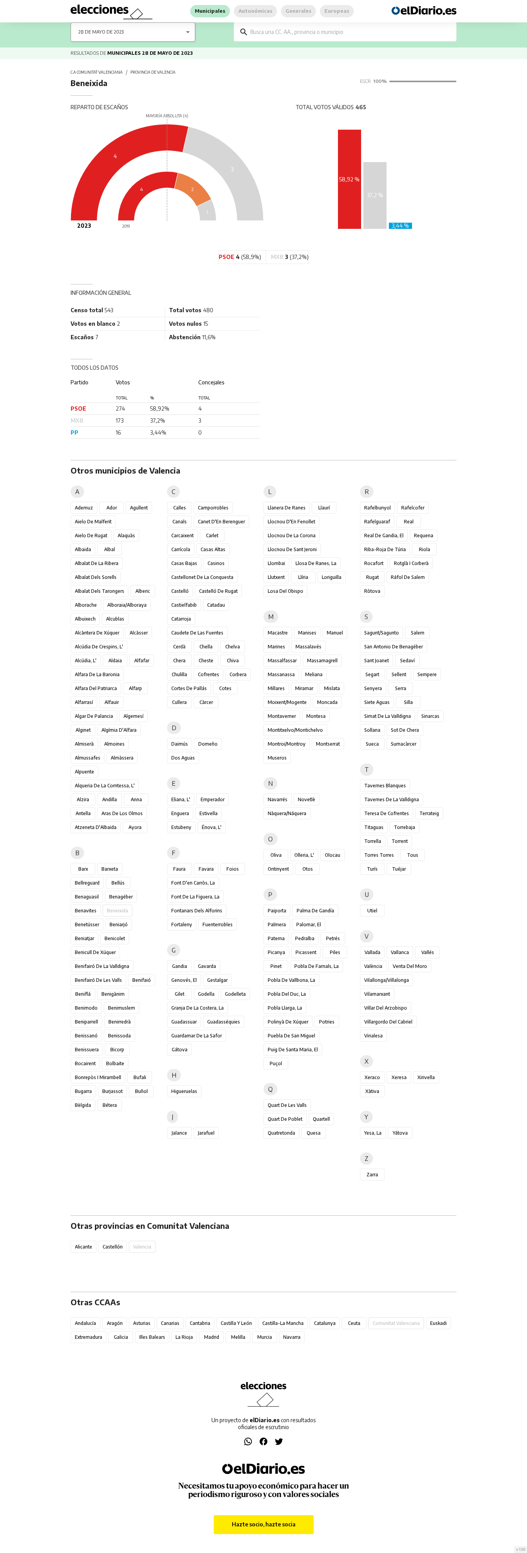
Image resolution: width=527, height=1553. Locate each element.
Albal (109, 549)
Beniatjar (84, 938)
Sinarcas (430, 716)
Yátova (400, 1133)
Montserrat (328, 744)
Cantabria (200, 1323)
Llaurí (324, 508)
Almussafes (87, 758)
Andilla (109, 799)
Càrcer (206, 702)
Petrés (333, 938)
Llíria (303, 577)
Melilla (238, 1337)
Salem (417, 633)
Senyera (373, 688)
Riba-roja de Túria (385, 549)
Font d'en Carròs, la (193, 883)
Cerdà (179, 647)
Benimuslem (121, 1008)
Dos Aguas (183, 758)
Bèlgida (83, 1105)
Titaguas (373, 827)
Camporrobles (213, 508)
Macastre (278, 633)
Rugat (372, 577)
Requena (423, 535)
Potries (326, 1022)
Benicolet (115, 938)
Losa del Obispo (285, 591)
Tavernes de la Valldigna (391, 799)
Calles (179, 508)
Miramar (304, 688)
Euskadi (438, 1323)
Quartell (321, 1119)
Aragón (115, 1323)
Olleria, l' (304, 855)
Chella (206, 647)
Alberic (142, 591)
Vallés (427, 952)
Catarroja (181, 619)
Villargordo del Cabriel (388, 1022)
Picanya (276, 952)
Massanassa (281, 674)
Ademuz (84, 508)
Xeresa (399, 1077)
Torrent (400, 841)
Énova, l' (211, 827)
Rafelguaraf (377, 521)
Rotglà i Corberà (411, 563)
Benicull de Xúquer (95, 952)
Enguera (180, 813)
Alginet (83, 730)
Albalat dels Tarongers (99, 591)
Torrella (372, 841)
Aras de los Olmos (122, 813)
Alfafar (141, 660)
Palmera (277, 924)
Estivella (208, 813)
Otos (307, 869)
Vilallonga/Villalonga (386, 980)
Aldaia (115, 660)
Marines (276, 647)
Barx (83, 869)
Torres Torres (379, 855)
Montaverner (282, 716)
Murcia (264, 1337)
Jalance (179, 1133)
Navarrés (277, 799)
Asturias (141, 1323)
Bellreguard (87, 883)
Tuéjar (399, 869)
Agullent (139, 508)
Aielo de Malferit (93, 521)
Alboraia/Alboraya (127, 605)
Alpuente (84, 772)
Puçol (276, 1063)
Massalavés (308, 647)
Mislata (332, 688)
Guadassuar (184, 1022)
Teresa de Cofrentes (386, 813)
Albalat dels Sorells (96, 577)
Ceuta (354, 1323)
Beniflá (83, 994)
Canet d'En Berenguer (221, 521)
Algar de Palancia (94, 716)
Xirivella (426, 1077)
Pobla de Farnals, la (316, 966)
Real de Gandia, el (384, 535)
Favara (206, 869)
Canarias (170, 1323)
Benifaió (141, 980)
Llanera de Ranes (287, 508)
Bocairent (85, 1063)
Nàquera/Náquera (287, 813)
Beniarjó (119, 924)
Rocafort (373, 563)
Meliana (314, 674)
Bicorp (117, 1049)
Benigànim (113, 994)
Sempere (427, 674)
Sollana (372, 730)
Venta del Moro (410, 966)
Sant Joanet (376, 660)
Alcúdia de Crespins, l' (99, 647)
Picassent (306, 952)
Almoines (114, 744)
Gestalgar (217, 980)
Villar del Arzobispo (385, 1008)
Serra (400, 688)
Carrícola (180, 549)
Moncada (327, 702)
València (373, 966)
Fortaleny (181, 924)
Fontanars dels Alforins (196, 911)
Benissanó (86, 1036)
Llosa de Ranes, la (316, 563)
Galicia (121, 1337)
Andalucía (85, 1323)
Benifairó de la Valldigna (102, 966)
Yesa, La (373, 1133)
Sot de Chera (405, 730)
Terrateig (429, 813)
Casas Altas (213, 549)
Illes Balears (152, 1337)
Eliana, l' (180, 799)
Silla (408, 702)
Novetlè (306, 799)
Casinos (216, 563)
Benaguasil (87, 897)
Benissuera (87, 1049)
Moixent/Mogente (287, 702)
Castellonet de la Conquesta (202, 577)
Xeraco (372, 1077)
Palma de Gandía (315, 911)
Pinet (276, 966)
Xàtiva (372, 1091)
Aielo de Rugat (91, 535)
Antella (83, 813)
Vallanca (400, 952)
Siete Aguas (377, 702)
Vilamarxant (377, 994)
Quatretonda (281, 1133)
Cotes (225, 688)
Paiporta (277, 911)
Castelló (180, 591)
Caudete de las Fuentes (197, 633)
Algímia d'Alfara (119, 730)
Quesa (314, 1133)
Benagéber (121, 897)
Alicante (83, 1247)
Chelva (232, 647)
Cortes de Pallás (189, 688)
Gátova (179, 1049)
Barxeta (109, 869)
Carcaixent (182, 535)
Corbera (238, 674)
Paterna (276, 938)
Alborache (86, 605)
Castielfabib (184, 605)
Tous (412, 855)
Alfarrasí (84, 702)
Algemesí (133, 716)
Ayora (135, 827)
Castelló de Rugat (218, 591)
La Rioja (184, 1337)
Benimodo (86, 1008)
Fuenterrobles (218, 924)
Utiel (372, 911)
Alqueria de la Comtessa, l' (105, 785)
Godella (206, 994)
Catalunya (325, 1323)
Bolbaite (115, 1063)
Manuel (335, 633)
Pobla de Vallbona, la (291, 980)
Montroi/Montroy (287, 744)
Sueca (372, 744)
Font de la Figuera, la (195, 897)
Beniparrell (86, 1022)
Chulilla (179, 674)
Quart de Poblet (285, 1119)
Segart (372, 674)
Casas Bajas (184, 563)
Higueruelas (184, 1091)
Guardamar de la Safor (196, 1036)
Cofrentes (208, 674)
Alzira (83, 799)
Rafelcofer (412, 508)
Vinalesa (373, 1036)
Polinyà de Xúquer (288, 1022)
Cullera (179, 702)
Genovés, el (184, 980)
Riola (424, 549)
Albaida (83, 549)
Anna (136, 799)
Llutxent (276, 577)
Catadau (216, 605)
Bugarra (83, 1091)
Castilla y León (236, 1323)
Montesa (316, 716)
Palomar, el (308, 924)
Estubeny (181, 827)
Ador (111, 508)
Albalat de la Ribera (96, 563)
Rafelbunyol (377, 508)
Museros (277, 758)
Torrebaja (404, 827)
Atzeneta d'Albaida (96, 827)
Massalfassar (282, 660)
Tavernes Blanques (385, 785)
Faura (179, 869)
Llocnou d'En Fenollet (291, 521)
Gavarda (207, 966)
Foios (232, 869)
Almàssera (122, 758)
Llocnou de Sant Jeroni (292, 549)
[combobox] (350, 32)
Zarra (372, 1174)
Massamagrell (322, 660)
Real (409, 521)
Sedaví (407, 660)
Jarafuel (206, 1133)
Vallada (372, 952)
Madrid (211, 1337)
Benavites (85, 911)
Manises (307, 633)
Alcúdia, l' (85, 660)
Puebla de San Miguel (291, 1036)
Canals (179, 521)
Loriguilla (331, 577)
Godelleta (235, 994)
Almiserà (84, 744)
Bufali (139, 1077)
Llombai (276, 563)
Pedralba (304, 938)
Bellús (118, 883)
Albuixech (85, 619)
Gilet (179, 994)
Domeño (208, 744)
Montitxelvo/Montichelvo (295, 730)
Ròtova (372, 591)
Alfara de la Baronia (97, 674)
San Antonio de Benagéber (393, 647)
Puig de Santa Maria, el (293, 1049)
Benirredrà (119, 1022)
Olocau (332, 855)
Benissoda (119, 1036)
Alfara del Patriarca (96, 688)
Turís (372, 869)
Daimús (179, 744)
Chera (179, 660)
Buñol (141, 1091)
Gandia (179, 966)
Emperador (213, 799)
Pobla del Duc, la (287, 994)
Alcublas (115, 619)
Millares (276, 688)
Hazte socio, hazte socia (264, 1524)
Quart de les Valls (287, 1105)
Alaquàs (126, 535)
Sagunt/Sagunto (381, 633)
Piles (335, 952)
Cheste (206, 660)
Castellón (113, 1247)
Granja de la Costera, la (197, 1008)
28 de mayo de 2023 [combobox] (100, 32)
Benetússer (87, 924)
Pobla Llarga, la (285, 1008)
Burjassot (112, 1091)
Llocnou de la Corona (292, 535)
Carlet (212, 535)
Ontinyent (278, 869)
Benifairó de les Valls (98, 980)
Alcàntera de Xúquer (97, 633)
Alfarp (135, 688)
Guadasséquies (223, 1022)
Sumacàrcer (403, 744)
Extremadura (88, 1337)
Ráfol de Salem (408, 577)
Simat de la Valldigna (387, 716)
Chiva (233, 660)
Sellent (399, 674)
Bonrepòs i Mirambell (98, 1077)
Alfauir (112, 702)
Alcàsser (139, 633)
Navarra (292, 1337)
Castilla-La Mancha (283, 1323)
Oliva (276, 855)
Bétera (110, 1105)
